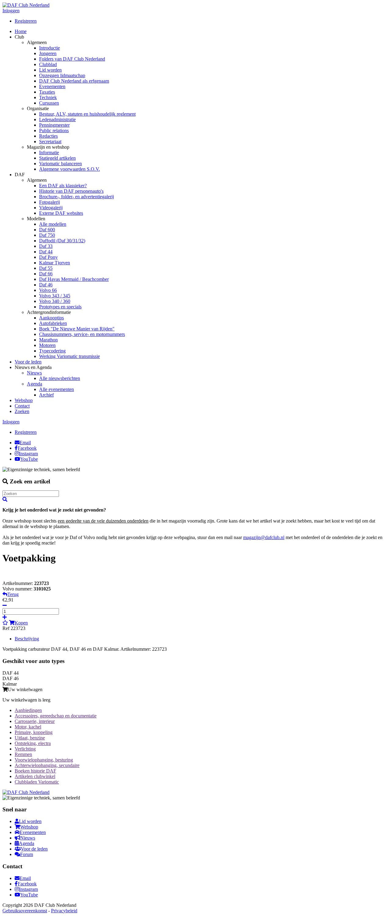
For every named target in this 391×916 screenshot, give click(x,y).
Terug (13, 594)
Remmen (23, 754)
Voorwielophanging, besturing (44, 759)
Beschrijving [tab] (27, 638)
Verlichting (25, 748)
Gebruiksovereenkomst (24, 910)
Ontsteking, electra (33, 743)
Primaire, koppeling (34, 732)
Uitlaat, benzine (30, 737)
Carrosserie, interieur (35, 721)
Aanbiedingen (28, 710)
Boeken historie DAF (35, 770)
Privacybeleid (64, 910)
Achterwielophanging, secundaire (47, 765)
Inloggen (11, 10)
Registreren (26, 21)
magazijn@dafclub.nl (263, 537)
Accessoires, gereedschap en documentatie (56, 715)
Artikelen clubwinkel (35, 776)
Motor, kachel (28, 726)
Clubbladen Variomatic (37, 781)
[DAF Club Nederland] (25, 5)
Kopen (21, 622)
